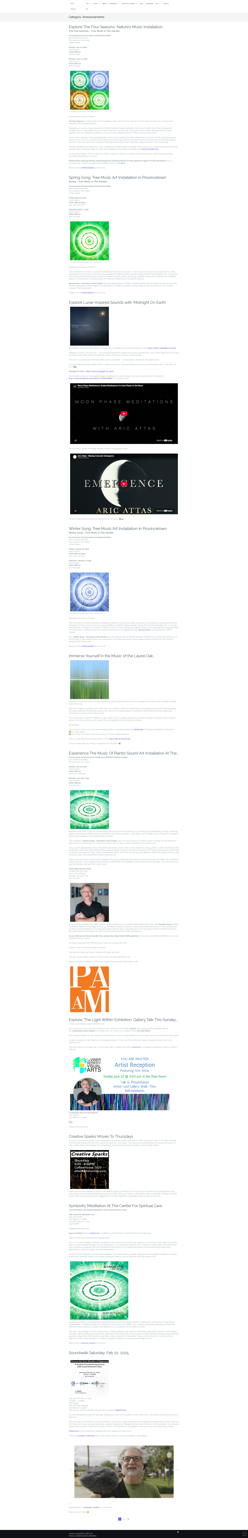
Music (95, 3)
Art (87, 3)
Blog (141, 3)
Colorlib (78, 1536)
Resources (149, 3)
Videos (104, 3)
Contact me (74, 1431)
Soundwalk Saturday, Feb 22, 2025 (99, 1352)
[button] (177, 1469)
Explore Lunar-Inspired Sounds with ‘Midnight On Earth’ (117, 302)
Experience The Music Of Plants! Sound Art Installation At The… (123, 753)
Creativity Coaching (128, 3)
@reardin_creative (88, 1343)
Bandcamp (138, 729)
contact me (94, 1233)
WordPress (92, 1536)
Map (70, 1122)
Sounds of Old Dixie (86, 1436)
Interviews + (113, 3)
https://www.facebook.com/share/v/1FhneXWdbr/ (91, 378)
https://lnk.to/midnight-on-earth (162, 348)
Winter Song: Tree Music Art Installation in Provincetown (118, 528)
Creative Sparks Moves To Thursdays (101, 1136)
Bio (157, 3)
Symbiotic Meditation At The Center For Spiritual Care (115, 1205)
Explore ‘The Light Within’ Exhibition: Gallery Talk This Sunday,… (123, 1019)
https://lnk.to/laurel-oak (119, 739)
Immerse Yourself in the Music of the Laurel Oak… (112, 655)
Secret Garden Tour (150, 149)
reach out (136, 1047)
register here (120, 1410)
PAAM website (88, 168)
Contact (166, 3)
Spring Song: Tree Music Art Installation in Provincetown (117, 177)
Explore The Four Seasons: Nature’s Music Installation (115, 26)
